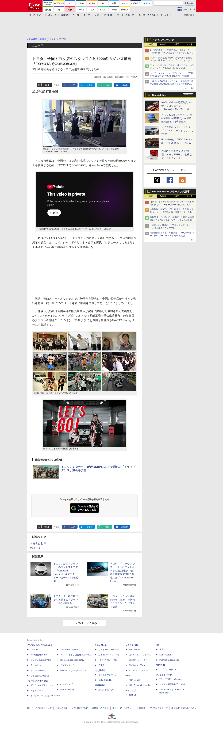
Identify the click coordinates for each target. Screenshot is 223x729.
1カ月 (189, 44)
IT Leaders (35, 665)
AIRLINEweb (135, 649)
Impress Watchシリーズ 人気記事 (171, 191)
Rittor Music (101, 645)
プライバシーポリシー (122, 708)
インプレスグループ (158, 708)
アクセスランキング (163, 39)
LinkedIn (124, 85)
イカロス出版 (131, 645)
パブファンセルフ (167, 669)
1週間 (176, 44)
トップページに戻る (84, 623)
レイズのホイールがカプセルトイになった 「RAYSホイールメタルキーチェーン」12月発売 (172, 53)
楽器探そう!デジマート (109, 655)
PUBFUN (160, 665)
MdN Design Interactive (140, 685)
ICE (157, 645)
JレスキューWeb (137, 665)
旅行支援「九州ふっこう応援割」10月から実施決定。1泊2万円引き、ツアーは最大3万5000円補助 (172, 220)
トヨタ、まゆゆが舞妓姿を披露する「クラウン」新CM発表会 (65, 600)
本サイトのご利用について (39, 708)
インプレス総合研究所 (40, 660)
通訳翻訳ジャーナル (138, 660)
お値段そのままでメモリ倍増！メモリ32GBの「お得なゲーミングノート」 (176, 154)
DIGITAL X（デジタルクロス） (74, 670)
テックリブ (130, 690)
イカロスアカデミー (138, 670)
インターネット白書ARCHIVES (45, 695)
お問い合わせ (61, 708)
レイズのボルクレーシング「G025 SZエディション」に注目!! (177, 130)
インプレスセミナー (69, 665)
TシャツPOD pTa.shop (170, 679)
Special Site (159, 95)
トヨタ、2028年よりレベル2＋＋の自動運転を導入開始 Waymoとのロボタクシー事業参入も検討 (172, 84)
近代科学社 (100, 685)
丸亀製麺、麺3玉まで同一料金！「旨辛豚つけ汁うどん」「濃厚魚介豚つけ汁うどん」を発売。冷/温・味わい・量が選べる (171, 212)
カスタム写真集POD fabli (172, 684)
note (107, 85)
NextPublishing (67, 689)
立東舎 (101, 665)
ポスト (47, 85)
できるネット (36, 690)
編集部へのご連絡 (100, 708)
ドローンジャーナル (39, 670)
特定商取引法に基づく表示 (184, 708)
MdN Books (134, 680)
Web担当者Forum (38, 655)
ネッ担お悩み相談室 (39, 675)
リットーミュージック (108, 649)
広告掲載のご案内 (80, 708)
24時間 (163, 44)
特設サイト (37, 548)
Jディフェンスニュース (140, 655)
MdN (127, 675)
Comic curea (165, 655)
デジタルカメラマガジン (41, 685)
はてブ (89, 85)
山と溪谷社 (100, 670)
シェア (72, 85)
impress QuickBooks (169, 660)
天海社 (162, 649)
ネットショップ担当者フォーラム (75, 655)
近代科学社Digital (106, 689)
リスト (57, 85)
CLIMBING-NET (105, 680)
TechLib (132, 695)
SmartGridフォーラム (70, 649)
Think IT (34, 649)
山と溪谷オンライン (107, 675)
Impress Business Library (72, 660)
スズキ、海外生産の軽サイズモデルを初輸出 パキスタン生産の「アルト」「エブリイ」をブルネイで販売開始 (172, 60)
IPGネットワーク (164, 675)
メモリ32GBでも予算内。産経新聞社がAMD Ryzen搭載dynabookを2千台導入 (176, 118)
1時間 (150, 44)
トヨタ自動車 (38, 543)
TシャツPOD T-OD (107, 660)
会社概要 (141, 708)
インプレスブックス (69, 684)
